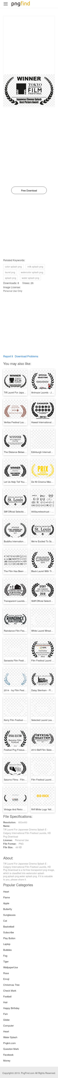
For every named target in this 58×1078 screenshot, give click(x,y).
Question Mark (11, 1048)
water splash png (30, 277)
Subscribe (8, 932)
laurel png (10, 272)
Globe (6, 1019)
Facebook (8, 1054)
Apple (6, 903)
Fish (5, 1014)
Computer (8, 1025)
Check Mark (9, 990)
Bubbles (7, 949)
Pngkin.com (9, 1043)
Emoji (6, 979)
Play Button (9, 938)
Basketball (8, 926)
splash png (10, 277)
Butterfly (7, 909)
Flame (6, 897)
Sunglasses (9, 914)
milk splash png (35, 266)
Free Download (29, 190)
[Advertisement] (29, 45)
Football (7, 996)
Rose (6, 973)
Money (6, 1060)
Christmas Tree (11, 984)
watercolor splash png (32, 272)
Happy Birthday (11, 1008)
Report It (8, 356)
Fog (5, 955)
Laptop (6, 944)
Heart (6, 891)
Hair (5, 1002)
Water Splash (10, 1037)
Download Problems (26, 356)
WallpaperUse (10, 967)
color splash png (13, 266)
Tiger (6, 961)
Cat (5, 920)
